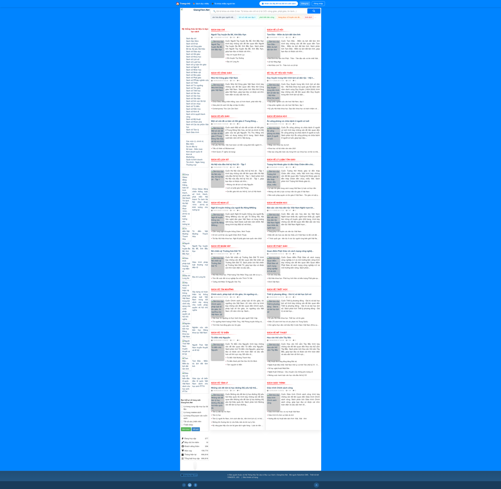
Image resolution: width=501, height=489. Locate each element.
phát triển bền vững (267, 17)
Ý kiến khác (188, 424)
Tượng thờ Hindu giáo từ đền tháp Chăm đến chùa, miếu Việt (291, 164)
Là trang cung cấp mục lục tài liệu (196, 407)
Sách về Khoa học (193, 56)
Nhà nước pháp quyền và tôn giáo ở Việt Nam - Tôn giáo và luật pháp (294, 195)
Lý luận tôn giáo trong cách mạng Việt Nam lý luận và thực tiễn (292, 188)
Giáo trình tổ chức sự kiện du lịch (281, 415)
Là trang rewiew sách (192, 412)
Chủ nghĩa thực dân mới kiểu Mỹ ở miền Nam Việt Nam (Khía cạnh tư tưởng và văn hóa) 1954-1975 (294, 325)
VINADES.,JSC (233, 477)
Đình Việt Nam (273, 282)
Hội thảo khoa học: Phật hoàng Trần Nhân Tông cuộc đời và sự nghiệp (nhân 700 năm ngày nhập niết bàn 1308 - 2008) (238, 275)
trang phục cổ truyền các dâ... (289, 17)
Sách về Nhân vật (193, 72)
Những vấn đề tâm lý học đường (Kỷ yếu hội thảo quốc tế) (235, 388)
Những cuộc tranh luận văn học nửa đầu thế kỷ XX (287, 375)
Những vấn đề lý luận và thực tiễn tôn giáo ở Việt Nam (288, 191)
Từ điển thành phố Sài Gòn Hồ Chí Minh (242, 361)
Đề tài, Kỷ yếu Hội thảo (195, 49)
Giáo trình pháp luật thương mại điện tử (200, 265)
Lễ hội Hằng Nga (274, 62)
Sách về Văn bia (193, 93)
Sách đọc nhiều (201, 3)
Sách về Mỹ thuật (193, 119)
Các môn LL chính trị (194, 141)
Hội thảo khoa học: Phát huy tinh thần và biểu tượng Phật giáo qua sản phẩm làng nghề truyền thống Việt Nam (294, 278)
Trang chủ (183, 3)
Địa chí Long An (233, 61)
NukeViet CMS (302, 474)
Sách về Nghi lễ (192, 67)
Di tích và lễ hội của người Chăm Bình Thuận (230, 235)
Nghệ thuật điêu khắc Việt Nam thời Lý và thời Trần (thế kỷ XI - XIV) (294, 365)
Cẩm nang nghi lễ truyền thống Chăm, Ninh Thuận (231, 231)
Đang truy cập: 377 (190, 475)
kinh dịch (308, 17)
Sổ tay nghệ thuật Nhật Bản (278, 368)
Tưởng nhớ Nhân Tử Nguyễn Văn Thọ (227, 282)
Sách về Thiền (192, 82)
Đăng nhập (318, 3)
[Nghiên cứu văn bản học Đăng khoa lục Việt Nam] (187, 330)
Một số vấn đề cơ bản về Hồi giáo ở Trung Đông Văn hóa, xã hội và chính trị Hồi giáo (235, 121)
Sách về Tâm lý (192, 129)
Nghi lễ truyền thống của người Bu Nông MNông (233, 207)
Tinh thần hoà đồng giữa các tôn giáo (227, 325)
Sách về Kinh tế (192, 111)
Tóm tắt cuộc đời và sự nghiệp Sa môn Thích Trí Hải (232, 278)
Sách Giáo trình (192, 132)
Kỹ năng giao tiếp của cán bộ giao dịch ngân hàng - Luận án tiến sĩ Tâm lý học (238, 425)
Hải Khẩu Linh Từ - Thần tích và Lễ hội (283, 65)
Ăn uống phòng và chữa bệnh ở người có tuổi (288, 121)
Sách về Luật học (193, 62)
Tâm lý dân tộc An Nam (221, 411)
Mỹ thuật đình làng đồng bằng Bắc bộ (282, 361)
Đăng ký (304, 3)
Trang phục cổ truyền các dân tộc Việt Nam (284, 231)
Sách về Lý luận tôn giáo (196, 64)
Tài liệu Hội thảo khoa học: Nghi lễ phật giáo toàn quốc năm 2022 (237, 238)
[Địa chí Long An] (187, 277)
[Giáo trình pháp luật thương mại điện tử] (187, 264)
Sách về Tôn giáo (193, 88)
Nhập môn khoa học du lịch (278, 145)
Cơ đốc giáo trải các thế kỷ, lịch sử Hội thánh (244, 191)
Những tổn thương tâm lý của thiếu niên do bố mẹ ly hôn (234, 422)
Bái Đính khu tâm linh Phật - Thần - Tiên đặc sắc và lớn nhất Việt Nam (294, 58)
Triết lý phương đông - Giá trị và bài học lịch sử (289, 294)
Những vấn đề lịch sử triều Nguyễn (240, 184)
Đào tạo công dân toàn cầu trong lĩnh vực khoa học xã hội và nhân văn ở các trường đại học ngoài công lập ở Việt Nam (294, 152)
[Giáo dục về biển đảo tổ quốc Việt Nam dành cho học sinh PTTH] (187, 382)
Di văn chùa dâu (274, 275)
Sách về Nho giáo (193, 75)
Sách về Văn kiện (193, 98)
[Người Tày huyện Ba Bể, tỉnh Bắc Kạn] (187, 248)
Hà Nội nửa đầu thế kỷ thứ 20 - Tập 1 (228, 164)
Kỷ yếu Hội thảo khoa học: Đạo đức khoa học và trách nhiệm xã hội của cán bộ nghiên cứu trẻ (294, 108)
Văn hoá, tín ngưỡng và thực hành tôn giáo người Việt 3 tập (235, 318)
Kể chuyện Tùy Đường (235, 58)
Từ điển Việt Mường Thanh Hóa (238, 357)
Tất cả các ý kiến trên (192, 421)
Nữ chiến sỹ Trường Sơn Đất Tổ (226, 251)
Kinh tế (189, 154)
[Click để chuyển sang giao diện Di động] (195, 485)
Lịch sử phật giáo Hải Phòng (237, 188)
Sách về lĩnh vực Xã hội (196, 101)
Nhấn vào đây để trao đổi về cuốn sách (280, 3)
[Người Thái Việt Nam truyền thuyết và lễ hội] (187, 347)
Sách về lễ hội (192, 43)
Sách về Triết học (193, 90)
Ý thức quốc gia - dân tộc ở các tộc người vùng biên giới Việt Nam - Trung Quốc (294, 238)
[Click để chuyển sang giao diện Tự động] (184, 485)
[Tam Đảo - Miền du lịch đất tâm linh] (187, 363)
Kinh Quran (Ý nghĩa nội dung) (224, 152)
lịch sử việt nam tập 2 (247, 17)
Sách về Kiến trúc (193, 109)
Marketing (190, 157)
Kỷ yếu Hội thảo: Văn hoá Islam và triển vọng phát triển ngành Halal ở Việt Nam (238, 145)
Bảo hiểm (190, 144)
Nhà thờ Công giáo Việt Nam (224, 78)
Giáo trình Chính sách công (280, 388)
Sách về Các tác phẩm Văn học (197, 125)
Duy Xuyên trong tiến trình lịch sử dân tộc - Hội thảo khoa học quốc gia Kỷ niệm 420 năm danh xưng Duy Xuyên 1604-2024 (291, 78)
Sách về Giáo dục (193, 51)
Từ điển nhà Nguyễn (220, 337)
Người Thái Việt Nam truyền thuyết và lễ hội (200, 347)
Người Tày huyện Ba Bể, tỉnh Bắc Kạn (228, 34)
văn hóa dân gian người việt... (223, 17)
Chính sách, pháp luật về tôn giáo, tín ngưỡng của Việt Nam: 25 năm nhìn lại (235, 294)
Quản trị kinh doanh (194, 159)
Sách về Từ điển (193, 106)
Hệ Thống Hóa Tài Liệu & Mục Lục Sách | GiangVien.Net (266, 474)
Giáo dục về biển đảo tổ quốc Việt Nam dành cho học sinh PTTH (200, 382)
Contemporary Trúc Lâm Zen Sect (225, 108)
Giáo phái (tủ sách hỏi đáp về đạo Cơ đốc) (228, 105)
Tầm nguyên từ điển (234, 364)
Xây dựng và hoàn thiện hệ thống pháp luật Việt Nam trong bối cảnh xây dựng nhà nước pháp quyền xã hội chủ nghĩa (200, 300)
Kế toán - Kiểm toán (194, 149)
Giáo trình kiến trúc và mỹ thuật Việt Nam (284, 411)
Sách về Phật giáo (193, 77)
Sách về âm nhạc (193, 103)
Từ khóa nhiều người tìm (223, 3)
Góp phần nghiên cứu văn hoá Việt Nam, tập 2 (285, 101)
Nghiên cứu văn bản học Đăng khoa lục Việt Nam (200, 330)
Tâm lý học (217, 415)
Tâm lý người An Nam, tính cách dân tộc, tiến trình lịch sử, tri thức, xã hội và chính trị (238, 418)
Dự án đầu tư (191, 146)
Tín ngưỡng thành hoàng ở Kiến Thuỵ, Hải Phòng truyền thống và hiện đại (238, 321)
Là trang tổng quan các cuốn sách (195, 416)
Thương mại (191, 164)
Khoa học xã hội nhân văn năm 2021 (282, 148)
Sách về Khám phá (194, 121)
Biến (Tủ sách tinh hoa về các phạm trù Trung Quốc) (288, 321)
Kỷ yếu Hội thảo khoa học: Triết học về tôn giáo (286, 318)
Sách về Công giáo (194, 46)
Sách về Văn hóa (193, 95)
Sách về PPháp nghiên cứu (197, 80)
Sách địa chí (191, 38)
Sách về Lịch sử (192, 59)
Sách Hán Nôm (192, 41)
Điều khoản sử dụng (250, 477)
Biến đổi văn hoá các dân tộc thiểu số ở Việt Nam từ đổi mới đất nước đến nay (294, 235)
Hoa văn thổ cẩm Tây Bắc (279, 337)
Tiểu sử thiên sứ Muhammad (223, 148)
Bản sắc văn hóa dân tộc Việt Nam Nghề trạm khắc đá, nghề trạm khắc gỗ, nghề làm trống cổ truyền (291, 207)
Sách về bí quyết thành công (195, 115)
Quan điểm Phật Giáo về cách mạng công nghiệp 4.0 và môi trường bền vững (291, 251)
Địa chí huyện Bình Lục (236, 55)
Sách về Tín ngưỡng (194, 85)
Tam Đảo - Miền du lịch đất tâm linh (283, 34)
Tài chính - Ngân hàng (195, 162)
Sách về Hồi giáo (193, 54)
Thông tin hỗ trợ (312, 22)
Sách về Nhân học (193, 69)
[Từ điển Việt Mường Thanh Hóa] (187, 234)
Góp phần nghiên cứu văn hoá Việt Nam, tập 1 (285, 105)
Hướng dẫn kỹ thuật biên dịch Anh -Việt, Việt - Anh (287, 418)
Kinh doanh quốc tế (194, 151)
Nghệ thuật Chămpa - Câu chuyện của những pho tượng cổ (290, 372)
